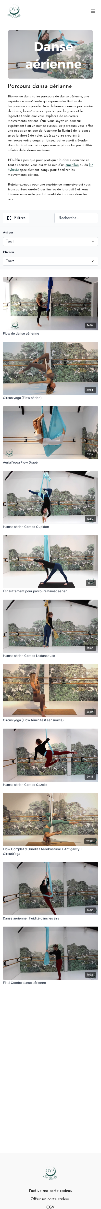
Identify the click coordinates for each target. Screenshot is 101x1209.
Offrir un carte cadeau (50, 1199)
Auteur (8, 232)
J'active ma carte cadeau (50, 1191)
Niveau (8, 252)
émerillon (72, 165)
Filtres (19, 218)
